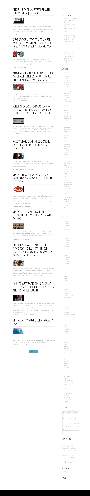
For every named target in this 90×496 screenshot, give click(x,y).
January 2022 (67, 144)
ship (67, 457)
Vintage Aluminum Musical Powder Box (33, 322)
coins (73, 444)
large (71, 450)
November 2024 (68, 106)
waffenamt (66, 391)
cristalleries (66, 263)
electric (66, 278)
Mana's (15, 2)
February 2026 (67, 82)
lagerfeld (66, 308)
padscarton (67, 329)
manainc (66, 471)
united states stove (68, 380)
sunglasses (66, 367)
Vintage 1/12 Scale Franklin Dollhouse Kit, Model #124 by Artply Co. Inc (33, 215)
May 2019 (66, 180)
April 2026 (66, 78)
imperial (66, 299)
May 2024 (66, 112)
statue (66, 460)
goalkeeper (67, 293)
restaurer (66, 344)
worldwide (66, 401)
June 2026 (66, 74)
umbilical (66, 378)
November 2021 (68, 146)
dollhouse (26, 239)
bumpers (66, 238)
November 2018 (68, 184)
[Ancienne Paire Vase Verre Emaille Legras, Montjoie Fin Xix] (18, 23)
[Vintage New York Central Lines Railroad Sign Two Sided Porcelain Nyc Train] (18, 191)
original (66, 327)
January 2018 (67, 188)
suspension (66, 369)
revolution (66, 346)
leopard (66, 310)
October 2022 (67, 131)
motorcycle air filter (69, 321)
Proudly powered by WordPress (22, 494)
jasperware (66, 306)
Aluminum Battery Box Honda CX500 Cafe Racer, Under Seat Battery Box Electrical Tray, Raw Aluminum (33, 76)
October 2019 (67, 174)
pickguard (66, 331)
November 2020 (68, 163)
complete (68, 446)
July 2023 (66, 120)
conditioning (67, 261)
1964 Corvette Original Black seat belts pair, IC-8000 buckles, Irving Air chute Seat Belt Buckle (33, 286)
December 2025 (68, 86)
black (70, 442)
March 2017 (66, 195)
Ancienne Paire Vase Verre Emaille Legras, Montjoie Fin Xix (31, 11)
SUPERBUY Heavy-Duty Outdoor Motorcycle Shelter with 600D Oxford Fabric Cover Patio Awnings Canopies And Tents (32, 250)
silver (65, 357)
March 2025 (67, 99)
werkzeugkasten (68, 393)
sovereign (66, 359)
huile (69, 450)
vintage (66, 386)
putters (65, 338)
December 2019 (68, 171)
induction (66, 302)
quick (72, 455)
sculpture (66, 348)
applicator (66, 223)
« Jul (64, 432)
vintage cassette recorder (70, 389)
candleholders (67, 240)
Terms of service (71, 2)
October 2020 (67, 165)
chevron (66, 248)
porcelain (27, 206)
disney (72, 446)
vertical (23, 67)
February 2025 (67, 101)
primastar (66, 335)
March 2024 (67, 114)
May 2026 (66, 76)
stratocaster (26, 136)
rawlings (66, 340)
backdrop (66, 229)
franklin (66, 287)
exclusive (64, 448)
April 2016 (66, 210)
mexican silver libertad (69, 314)
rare (75, 455)
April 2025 (66, 97)
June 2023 (66, 123)
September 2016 (68, 201)
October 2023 (67, 118)
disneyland (66, 268)
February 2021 (67, 159)
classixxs (66, 255)
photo (63, 455)
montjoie (23, 34)
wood (71, 462)
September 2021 (68, 150)
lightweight (66, 312)
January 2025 (67, 103)
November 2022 (68, 129)
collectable (67, 257)
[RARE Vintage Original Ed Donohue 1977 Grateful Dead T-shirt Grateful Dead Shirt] (18, 158)
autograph (66, 227)
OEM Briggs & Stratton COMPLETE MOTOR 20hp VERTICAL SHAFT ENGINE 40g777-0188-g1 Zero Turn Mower (32, 42)
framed (65, 285)
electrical (24, 100)
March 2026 (67, 80)
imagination (67, 297)
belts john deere (68, 236)
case (66, 444)
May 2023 (66, 125)
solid (63, 460)
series (63, 457)
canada (63, 444)
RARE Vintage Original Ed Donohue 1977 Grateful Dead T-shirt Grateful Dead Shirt (33, 144)
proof (69, 455)
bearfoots (66, 234)
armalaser (66, 225)
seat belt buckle (29, 314)
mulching (66, 325)
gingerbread (67, 291)
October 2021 (67, 148)
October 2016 (67, 199)
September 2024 (68, 108)
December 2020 (68, 161)
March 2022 (67, 140)
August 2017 (67, 193)
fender (67, 448)
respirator (66, 342)
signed (70, 457)
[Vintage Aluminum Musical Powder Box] (18, 334)
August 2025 (67, 93)
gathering (66, 289)
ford (70, 448)
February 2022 (67, 142)
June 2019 (66, 178)
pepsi (75, 453)
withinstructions (68, 399)
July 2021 (66, 152)
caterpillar (66, 244)
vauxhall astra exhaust (69, 382)
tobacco (66, 374)
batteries (66, 231)
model (66, 453)
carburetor (66, 242)
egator (65, 274)
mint (63, 453)
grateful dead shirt (28, 169)
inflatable (66, 304)
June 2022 (66, 135)
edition (65, 272)
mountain (66, 323)
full (72, 448)
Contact (50, 2)
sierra (65, 355)
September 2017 (68, 190)
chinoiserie (66, 251)
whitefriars (66, 395)
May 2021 (66, 154)
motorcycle (26, 278)
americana (66, 221)
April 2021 (66, 157)
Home (43, 2)
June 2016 (66, 205)
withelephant (67, 397)
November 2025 (68, 89)
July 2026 (66, 72)
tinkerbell (66, 372)
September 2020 (68, 167)
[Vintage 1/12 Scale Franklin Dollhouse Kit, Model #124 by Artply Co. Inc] (18, 228)
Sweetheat (39, 494)
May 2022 (66, 137)
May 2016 (66, 207)
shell (65, 457)
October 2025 (67, 91)
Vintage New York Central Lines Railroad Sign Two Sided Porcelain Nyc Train (32, 178)
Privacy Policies (59, 2)
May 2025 (66, 95)
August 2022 (67, 133)
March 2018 (66, 186)
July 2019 (66, 176)
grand (63, 450)
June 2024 (66, 110)
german (74, 448)
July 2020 (66, 169)
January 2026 (67, 84)
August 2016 (67, 203)
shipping (66, 352)
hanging (66, 450)
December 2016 (68, 197)
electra (65, 276)
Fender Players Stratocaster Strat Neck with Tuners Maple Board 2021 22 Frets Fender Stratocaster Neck (33, 109)
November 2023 (68, 116)
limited (74, 450)
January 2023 (67, 127)
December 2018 (68, 182)
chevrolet (66, 246)
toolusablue (67, 376)
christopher (67, 253)
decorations (67, 265)
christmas (70, 444)
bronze (75, 442)
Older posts (33, 351)
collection (66, 259)
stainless (66, 361)
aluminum (26, 344)
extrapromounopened (69, 282)
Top (76, 494)
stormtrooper (67, 363)
